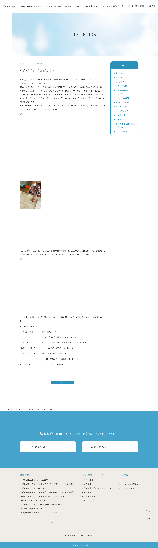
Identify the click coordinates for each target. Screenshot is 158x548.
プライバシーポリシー (73, 535)
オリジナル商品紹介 (110, 6)
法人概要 (139, 6)
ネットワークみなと (124, 102)
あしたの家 (120, 73)
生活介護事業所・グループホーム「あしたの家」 (41, 504)
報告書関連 (120, 115)
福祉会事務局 (121, 131)
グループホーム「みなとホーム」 (35, 500)
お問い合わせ (99, 446)
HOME (91, 535)
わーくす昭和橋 (122, 111)
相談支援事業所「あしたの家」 (34, 508)
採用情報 (151, 6)
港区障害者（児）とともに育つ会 (97, 488)
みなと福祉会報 (128, 488)
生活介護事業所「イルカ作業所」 (35, 480)
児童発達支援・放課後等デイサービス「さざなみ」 (42, 496)
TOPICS (79, 6)
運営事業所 (91, 6)
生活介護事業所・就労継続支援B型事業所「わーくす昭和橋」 (47, 492)
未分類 (119, 119)
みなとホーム (121, 106)
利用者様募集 (37, 446)
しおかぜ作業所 (122, 98)
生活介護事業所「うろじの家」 (34, 488)
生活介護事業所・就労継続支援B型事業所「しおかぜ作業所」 (47, 484)
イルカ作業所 (121, 77)
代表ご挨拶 (127, 6)
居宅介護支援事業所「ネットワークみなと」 (39, 512)
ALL (62, 382)
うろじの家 (120, 81)
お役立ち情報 (121, 86)
